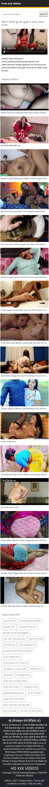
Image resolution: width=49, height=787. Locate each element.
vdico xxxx (8, 674)
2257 (15, 780)
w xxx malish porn (11, 656)
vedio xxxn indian (11, 686)
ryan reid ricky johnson (14, 638)
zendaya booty (23, 674)
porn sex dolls (9, 710)
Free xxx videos (11, 3)
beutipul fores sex (27, 626)
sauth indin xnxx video (13, 698)
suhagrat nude (30, 686)
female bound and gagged (15, 632)
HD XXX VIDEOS (24, 768)
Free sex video (35, 783)
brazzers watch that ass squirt (17, 650)
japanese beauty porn (13, 692)
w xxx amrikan (34, 692)
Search (43, 14)
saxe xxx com (9, 620)
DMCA (8, 780)
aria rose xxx (9, 644)
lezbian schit (9, 626)
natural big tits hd (27, 644)
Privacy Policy (25, 780)
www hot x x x (36, 668)
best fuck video (36, 638)
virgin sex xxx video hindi (15, 680)
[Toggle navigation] (43, 3)
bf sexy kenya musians (30, 620)
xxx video (21, 783)
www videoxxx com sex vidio (16, 704)
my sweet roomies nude (14, 668)
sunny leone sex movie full (15, 662)
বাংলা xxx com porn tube (31, 710)
